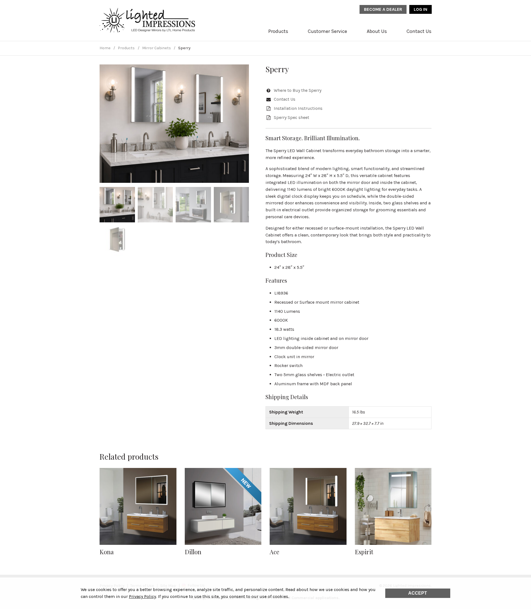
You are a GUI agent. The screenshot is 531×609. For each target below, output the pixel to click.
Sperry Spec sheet (291, 117)
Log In (420, 9)
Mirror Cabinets (156, 48)
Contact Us (419, 31)
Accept (417, 593)
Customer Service (327, 31)
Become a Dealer (383, 9)
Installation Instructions (298, 108)
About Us (377, 31)
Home (105, 48)
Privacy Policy (142, 596)
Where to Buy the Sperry (297, 90)
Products (278, 31)
